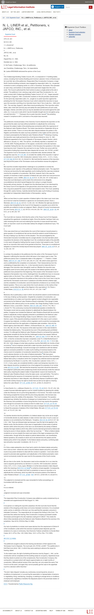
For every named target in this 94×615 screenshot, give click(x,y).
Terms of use (60, 611)
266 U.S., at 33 (48, 209)
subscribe (72, 37)
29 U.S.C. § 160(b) (10, 538)
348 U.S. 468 (50, 325)
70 (46, 336)
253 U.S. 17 (18, 209)
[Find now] (90, 7)
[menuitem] (5, 12)
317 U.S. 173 (37, 388)
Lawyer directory (28, 12)
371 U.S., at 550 (25, 383)
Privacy (71, 611)
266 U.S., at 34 (46, 246)
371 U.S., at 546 (24, 475)
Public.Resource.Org (25, 584)
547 (32, 475)
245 (40, 306)
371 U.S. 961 (22, 155)
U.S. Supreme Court (13, 18)
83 (14, 159)
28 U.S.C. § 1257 (13, 367)
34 (55, 209)
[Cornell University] (3, 2)
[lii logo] (22, 7)
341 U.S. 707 (45, 341)
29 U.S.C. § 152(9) (24, 468)
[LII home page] (90, 611)
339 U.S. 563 (40, 336)
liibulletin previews (75, 34)
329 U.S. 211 (13, 261)
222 (19, 261)
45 (33, 178)
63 (43, 388)
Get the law (15, 12)
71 (51, 341)
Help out (56, 12)
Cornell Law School (11, 2)
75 (56, 325)
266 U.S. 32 (27, 178)
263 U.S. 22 (14, 203)
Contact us (29, 611)
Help (51, 611)
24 (20, 203)
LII (3, 18)
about (70, 30)
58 (49, 420)
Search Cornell (89, 2)
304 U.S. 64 (43, 420)
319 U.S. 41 (17, 289)
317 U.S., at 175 (49, 404)
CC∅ (5, 584)
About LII (5, 12)
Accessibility (7, 611)
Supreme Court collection (77, 32)
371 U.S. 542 (8, 159)
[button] (90, 7)
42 (22, 289)
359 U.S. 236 (34, 306)
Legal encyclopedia (43, 12)
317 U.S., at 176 (50, 408)
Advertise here (41, 611)
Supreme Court (10, 34)
